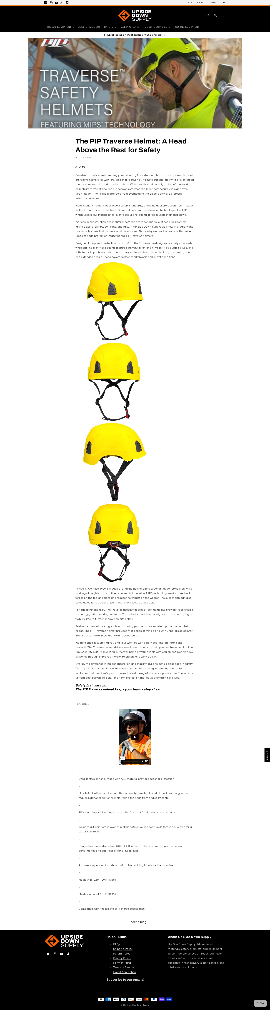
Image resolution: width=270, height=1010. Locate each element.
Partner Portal (122, 963)
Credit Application (124, 972)
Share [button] (82, 167)
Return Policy (121, 953)
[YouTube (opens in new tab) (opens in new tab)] (56, 2)
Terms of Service (123, 967)
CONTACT (212, 3)
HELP (223, 3)
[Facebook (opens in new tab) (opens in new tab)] (45, 2)
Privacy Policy (122, 958)
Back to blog (137, 922)
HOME (190, 3)
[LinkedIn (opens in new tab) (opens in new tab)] (67, 2)
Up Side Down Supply (139, 1005)
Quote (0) (267, 755)
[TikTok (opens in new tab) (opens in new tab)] (61, 2)
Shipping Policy (122, 949)
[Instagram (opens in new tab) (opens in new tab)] (51, 2)
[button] (208, 15)
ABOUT (200, 3)
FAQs (116, 944)
